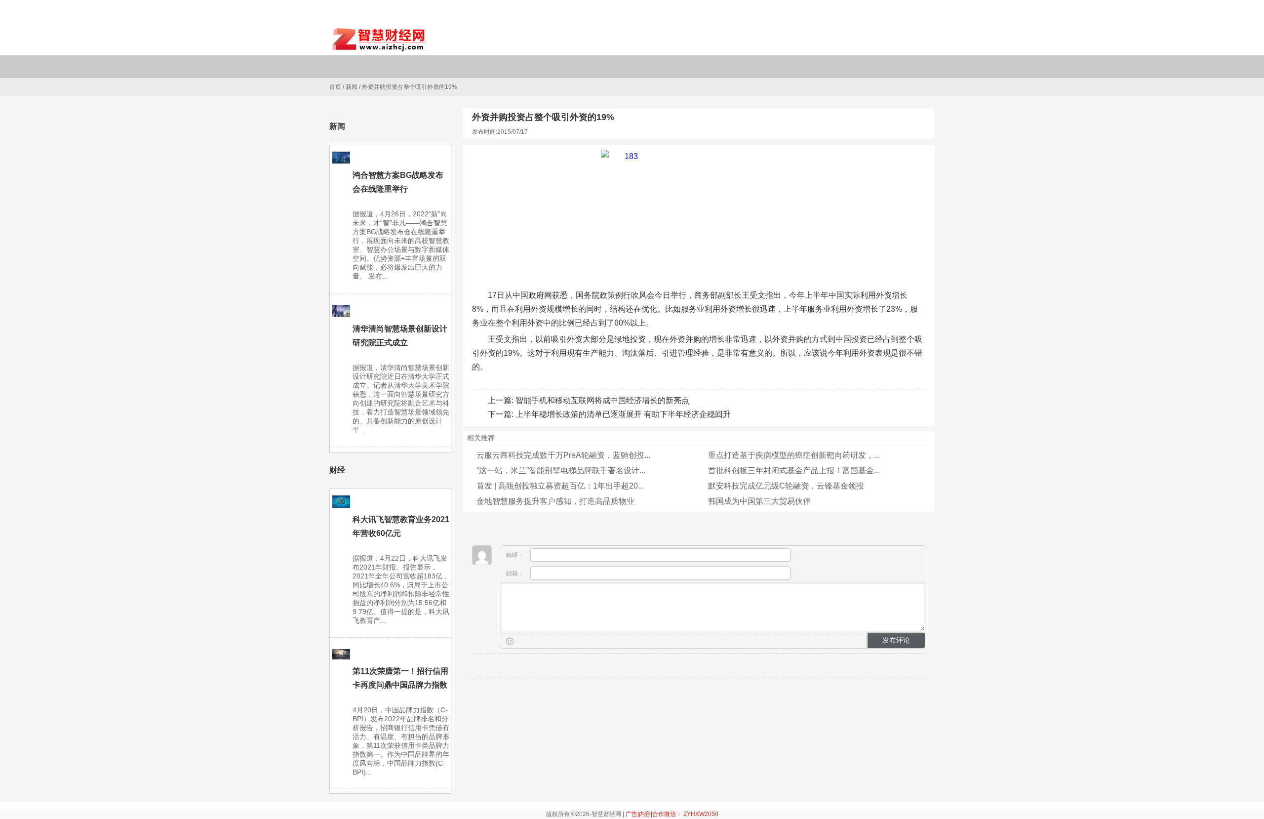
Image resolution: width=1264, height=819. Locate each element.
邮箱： (515, 573)
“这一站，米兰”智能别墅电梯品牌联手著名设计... (560, 470)
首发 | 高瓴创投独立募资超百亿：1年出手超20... (560, 486)
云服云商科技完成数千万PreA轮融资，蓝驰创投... (563, 455)
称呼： (515, 555)
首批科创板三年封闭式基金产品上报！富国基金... (794, 470)
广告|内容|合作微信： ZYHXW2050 (672, 814)
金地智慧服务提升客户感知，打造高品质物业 (555, 501)
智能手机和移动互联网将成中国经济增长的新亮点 (602, 400)
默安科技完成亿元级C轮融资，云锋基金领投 (786, 486)
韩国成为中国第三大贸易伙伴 (759, 501)
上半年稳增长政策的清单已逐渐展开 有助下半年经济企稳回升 (623, 414)
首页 (335, 86)
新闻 (351, 86)
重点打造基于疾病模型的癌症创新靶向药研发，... (794, 455)
